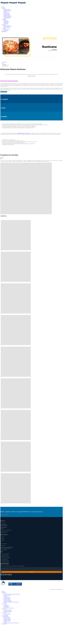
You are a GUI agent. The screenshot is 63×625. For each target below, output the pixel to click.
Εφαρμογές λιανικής (7, 14)
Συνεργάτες (2, 540)
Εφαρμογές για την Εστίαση (6, 557)
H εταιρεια (3, 7)
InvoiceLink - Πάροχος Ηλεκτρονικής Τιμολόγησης (8, 10)
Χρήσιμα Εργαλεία (6, 21)
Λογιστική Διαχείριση (7, 617)
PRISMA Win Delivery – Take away (23, 133)
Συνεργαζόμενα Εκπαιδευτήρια (6, 23)
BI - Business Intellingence (7, 16)
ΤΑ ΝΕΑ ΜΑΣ (3, 28)
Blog (2, 63)
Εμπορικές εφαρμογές (7, 595)
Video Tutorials (6, 22)
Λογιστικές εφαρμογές (7, 15)
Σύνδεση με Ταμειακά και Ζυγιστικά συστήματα (11, 622)
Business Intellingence (7, 620)
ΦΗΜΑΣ (5, 18)
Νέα (1, 541)
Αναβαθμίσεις (6, 20)
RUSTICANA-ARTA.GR (3, 91)
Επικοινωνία (2, 545)
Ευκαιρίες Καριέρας (3, 543)
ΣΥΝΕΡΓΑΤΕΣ (4, 24)
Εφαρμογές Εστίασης (7, 618)
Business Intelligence (5, 559)
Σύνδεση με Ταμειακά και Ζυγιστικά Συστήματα (7, 17)
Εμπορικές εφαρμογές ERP (5, 553)
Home (3, 6)
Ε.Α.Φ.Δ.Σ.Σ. (5, 621)
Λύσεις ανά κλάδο (6, 12)
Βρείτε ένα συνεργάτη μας (7, 26)
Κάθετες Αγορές (6, 616)
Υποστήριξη (2, 538)
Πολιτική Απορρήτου (3, 549)
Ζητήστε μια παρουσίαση (4, 514)
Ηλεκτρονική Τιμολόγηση (5, 560)
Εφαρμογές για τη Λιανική (5, 556)
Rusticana (5, 83)
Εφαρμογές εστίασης (7, 13)
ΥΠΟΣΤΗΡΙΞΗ (4, 19)
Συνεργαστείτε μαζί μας (7, 25)
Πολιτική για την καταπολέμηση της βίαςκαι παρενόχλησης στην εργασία (7, 548)
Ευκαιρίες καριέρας (5, 30)
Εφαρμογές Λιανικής (7, 619)
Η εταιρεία (2, 536)
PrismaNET (5, 11)
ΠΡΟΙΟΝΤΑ (3, 8)
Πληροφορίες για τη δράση (14, 586)
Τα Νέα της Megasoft (7, 613)
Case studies (6, 29)
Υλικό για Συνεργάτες (7, 27)
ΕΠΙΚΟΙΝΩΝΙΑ (4, 31)
